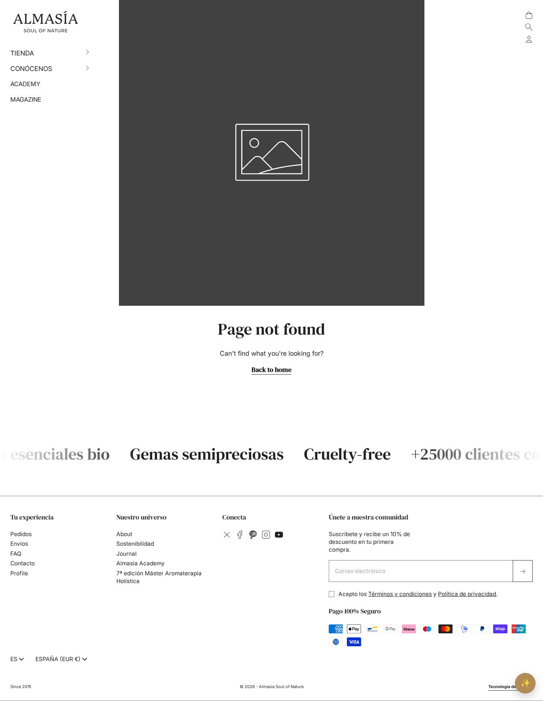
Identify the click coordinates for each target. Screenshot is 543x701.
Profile (19, 573)
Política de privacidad (467, 593)
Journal (126, 553)
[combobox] (17, 659)
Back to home (271, 369)
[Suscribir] (523, 571)
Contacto (22, 563)
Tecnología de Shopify (510, 686)
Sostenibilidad (135, 543)
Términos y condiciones (400, 593)
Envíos (19, 543)
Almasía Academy (140, 563)
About (124, 534)
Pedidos (21, 534)
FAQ (15, 553)
